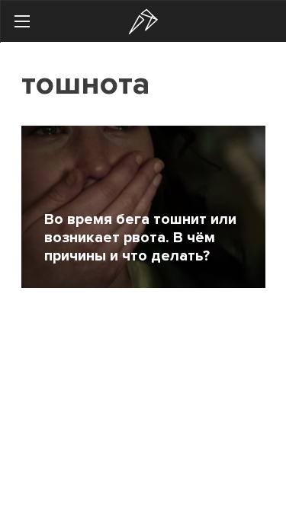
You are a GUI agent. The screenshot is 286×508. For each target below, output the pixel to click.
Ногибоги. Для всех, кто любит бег (143, 21)
